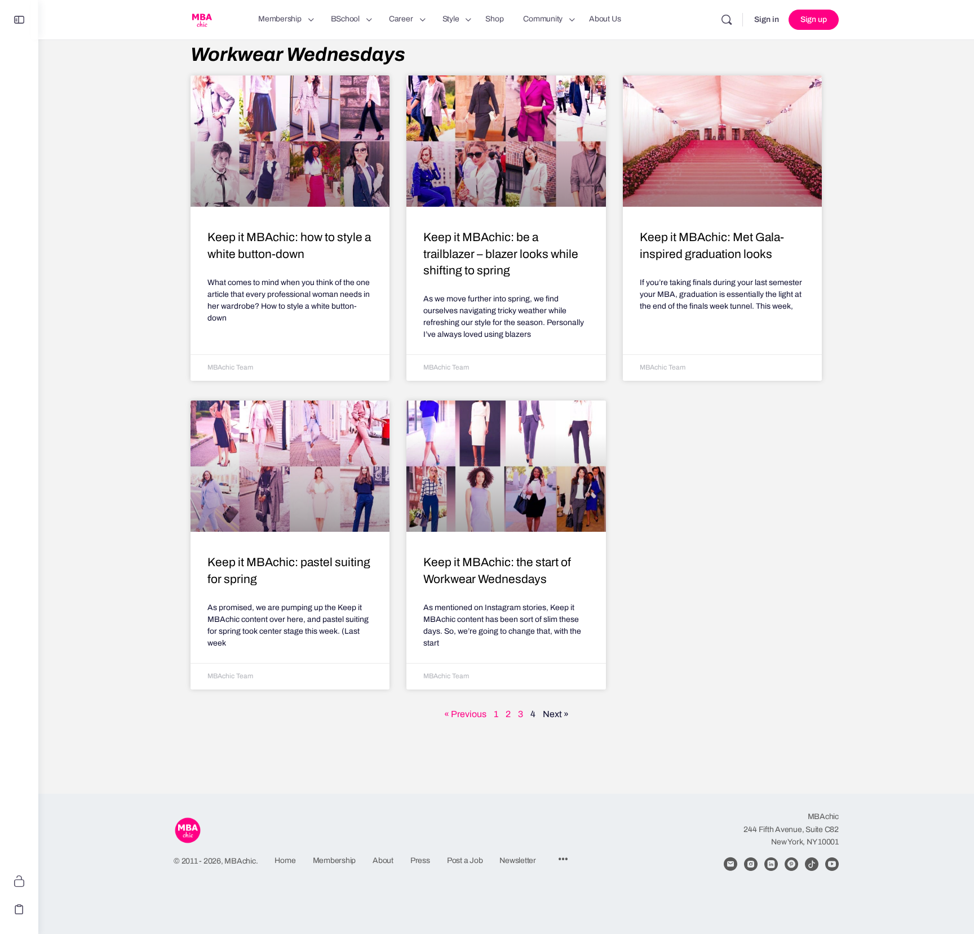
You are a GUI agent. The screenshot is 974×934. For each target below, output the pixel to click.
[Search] (726, 19)
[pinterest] (791, 864)
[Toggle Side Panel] (19, 20)
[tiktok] (811, 864)
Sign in (766, 19)
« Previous (465, 714)
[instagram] (751, 864)
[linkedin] (771, 864)
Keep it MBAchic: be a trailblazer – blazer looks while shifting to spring (500, 254)
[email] (730, 864)
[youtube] (832, 864)
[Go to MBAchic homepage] (202, 18)
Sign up (813, 19)
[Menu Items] (563, 860)
